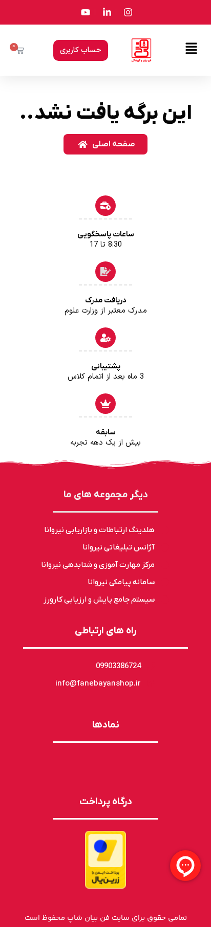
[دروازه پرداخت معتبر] (105, 860)
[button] (191, 50)
